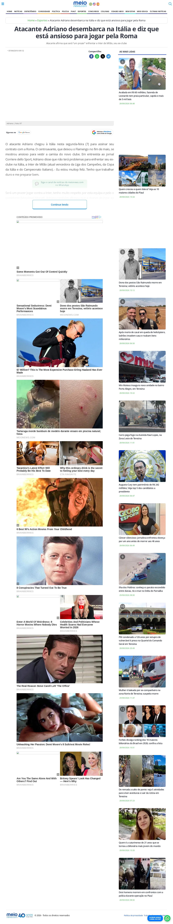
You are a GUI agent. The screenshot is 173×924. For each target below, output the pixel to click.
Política (56, 11)
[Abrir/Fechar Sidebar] (2, 3)
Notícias (18, 11)
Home (9, 11)
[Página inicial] (80, 4)
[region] (142, 131)
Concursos (93, 11)
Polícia (65, 11)
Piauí (73, 11)
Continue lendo (59, 204)
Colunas (105, 11)
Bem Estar (130, 11)
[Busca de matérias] (170, 4)
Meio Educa (142, 11)
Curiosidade (44, 11)
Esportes (82, 11)
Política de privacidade (133, 915)
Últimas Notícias (158, 11)
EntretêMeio (30, 11)
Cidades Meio (117, 11)
